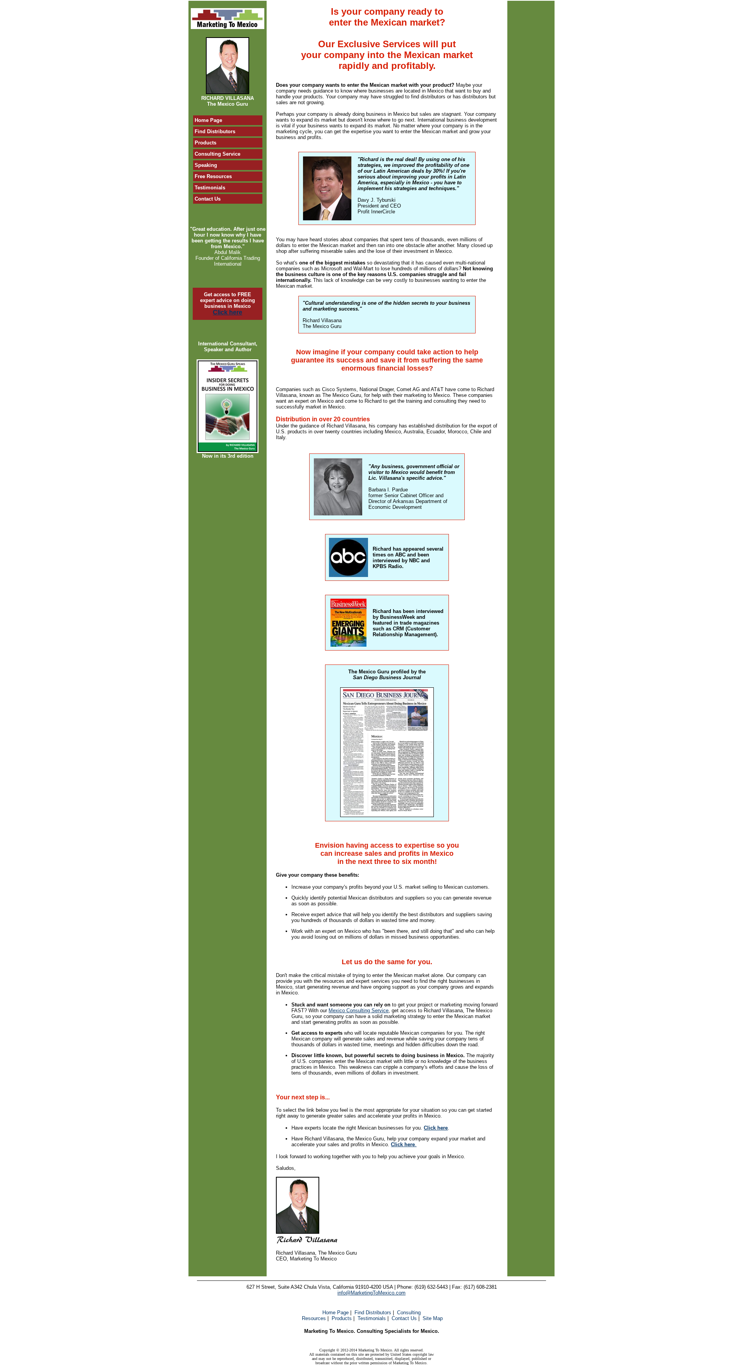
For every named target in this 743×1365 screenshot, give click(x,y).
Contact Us (404, 1318)
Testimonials (372, 1318)
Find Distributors (372, 1312)
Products (342, 1318)
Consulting (409, 1312)
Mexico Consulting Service (359, 1010)
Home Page (335, 1312)
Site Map (433, 1318)
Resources (314, 1318)
